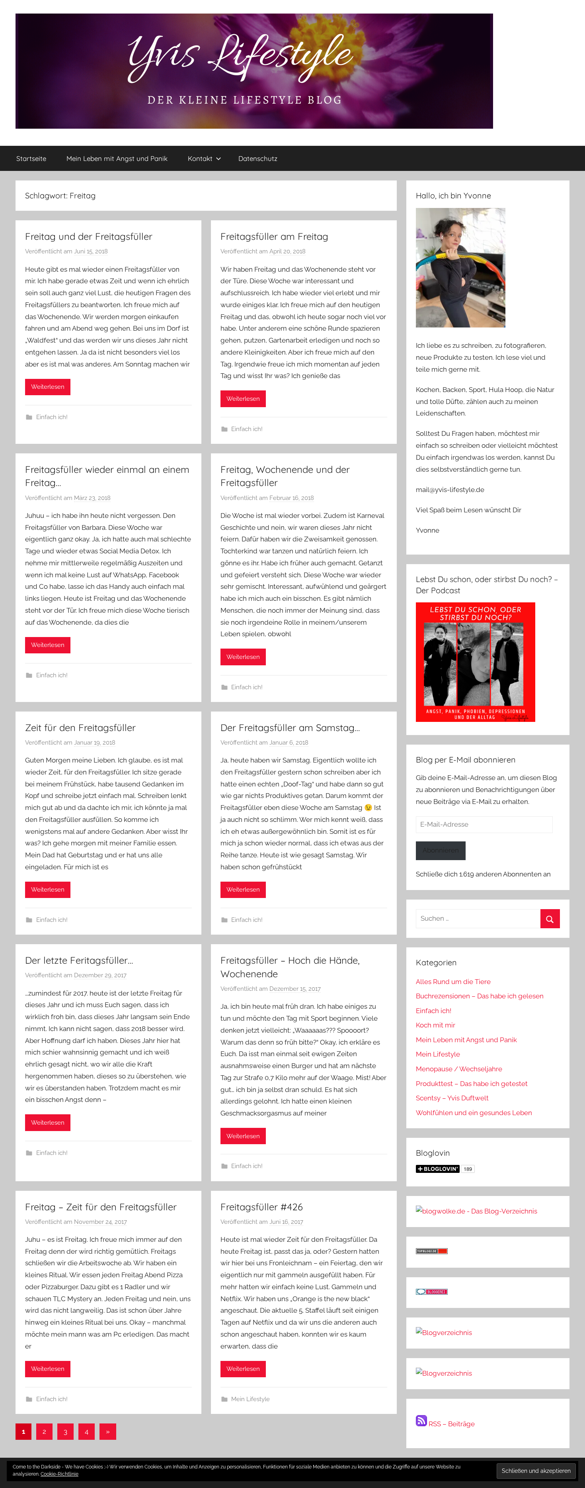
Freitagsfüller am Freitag (274, 236)
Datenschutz (257, 158)
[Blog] (444, 1373)
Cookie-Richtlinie (59, 1474)
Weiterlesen (47, 386)
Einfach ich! (52, 417)
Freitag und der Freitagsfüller (88, 236)
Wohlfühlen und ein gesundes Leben (474, 1113)
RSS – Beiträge (451, 1424)
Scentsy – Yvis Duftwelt (452, 1098)
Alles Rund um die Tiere (453, 982)
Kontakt (200, 158)
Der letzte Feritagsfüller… (79, 960)
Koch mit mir (435, 1025)
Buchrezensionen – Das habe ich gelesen (480, 996)
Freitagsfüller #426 (261, 1207)
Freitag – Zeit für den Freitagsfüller (101, 1207)
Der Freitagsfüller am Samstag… (290, 727)
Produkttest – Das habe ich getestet (472, 1084)
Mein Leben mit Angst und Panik (117, 158)
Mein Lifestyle (250, 1399)
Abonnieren (441, 850)
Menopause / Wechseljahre (459, 1069)
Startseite (31, 158)
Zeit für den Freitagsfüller (80, 727)
